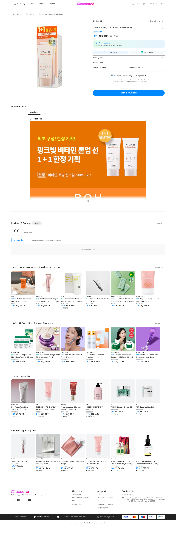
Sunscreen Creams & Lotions (51, 14)
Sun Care (30, 14)
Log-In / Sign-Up (156, 4)
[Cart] (144, 4)
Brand (32, 4)
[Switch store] (97, 4)
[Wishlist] (138, 4)
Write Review (18, 240)
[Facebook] (12, 500)
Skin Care (17, 14)
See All (86, 201)
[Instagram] (18, 500)
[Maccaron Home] (34, 491)
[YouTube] (29, 500)
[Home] (85, 4)
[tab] (34, 112)
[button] (159, 27)
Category (21, 4)
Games (52, 4)
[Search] (133, 4)
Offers (41, 4)
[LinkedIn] (23, 500)
